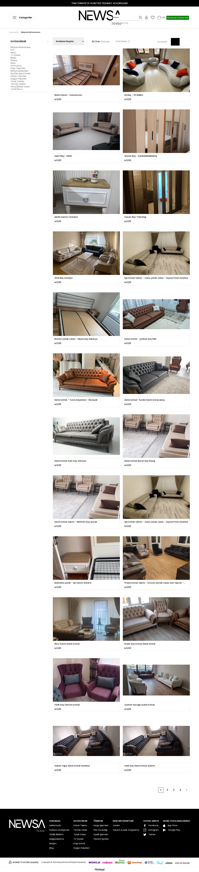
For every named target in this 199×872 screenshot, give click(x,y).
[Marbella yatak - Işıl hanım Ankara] (86, 558)
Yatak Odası (80, 834)
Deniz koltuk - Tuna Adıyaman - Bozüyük (75, 399)
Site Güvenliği (100, 829)
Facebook (153, 825)
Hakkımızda (55, 825)
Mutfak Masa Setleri (21, 73)
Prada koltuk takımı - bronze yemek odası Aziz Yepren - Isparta (154, 582)
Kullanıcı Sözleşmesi (59, 829)
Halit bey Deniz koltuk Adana (139, 765)
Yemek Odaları (18, 84)
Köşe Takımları (18, 68)
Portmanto (16, 65)
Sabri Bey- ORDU (63, 156)
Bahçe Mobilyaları (19, 70)
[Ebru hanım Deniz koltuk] (86, 619)
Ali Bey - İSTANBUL (133, 95)
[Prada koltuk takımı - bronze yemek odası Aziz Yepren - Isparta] (156, 558)
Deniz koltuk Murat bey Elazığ (139, 460)
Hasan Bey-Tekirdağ (135, 217)
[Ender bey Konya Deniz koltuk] (156, 619)
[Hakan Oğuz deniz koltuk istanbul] (86, 741)
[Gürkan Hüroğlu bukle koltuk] (156, 680)
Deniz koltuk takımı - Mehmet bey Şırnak (75, 521)
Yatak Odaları (17, 81)
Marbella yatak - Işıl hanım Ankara (72, 582)
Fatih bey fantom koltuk (67, 704)
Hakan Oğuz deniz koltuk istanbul (72, 765)
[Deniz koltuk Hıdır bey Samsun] (86, 436)
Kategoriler (18, 41)
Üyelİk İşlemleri (101, 834)
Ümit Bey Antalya (63, 278)
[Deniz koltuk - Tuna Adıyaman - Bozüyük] (86, 375)
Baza (13, 63)
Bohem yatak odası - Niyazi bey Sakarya (75, 338)
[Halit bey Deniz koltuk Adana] (156, 741)
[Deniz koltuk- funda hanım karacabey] (156, 375)
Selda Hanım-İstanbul (66, 217)
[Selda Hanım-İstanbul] (86, 192)
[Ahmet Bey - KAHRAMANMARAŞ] (156, 131)
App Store (172, 825)
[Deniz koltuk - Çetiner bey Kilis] (156, 314)
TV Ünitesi (78, 839)
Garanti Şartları (101, 839)
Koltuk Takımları (19, 76)
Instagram (153, 829)
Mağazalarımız (56, 839)
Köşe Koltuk (79, 843)
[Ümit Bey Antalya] (86, 253)
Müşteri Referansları (21, 47)
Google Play (174, 829)
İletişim (53, 843)
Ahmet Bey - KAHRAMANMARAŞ (140, 156)
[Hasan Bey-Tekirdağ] (156, 192)
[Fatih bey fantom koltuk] (86, 680)
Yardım (116, 825)
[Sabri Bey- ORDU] (86, 131)
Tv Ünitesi (15, 55)
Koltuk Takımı (80, 825)
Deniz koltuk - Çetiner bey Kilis (140, 338)
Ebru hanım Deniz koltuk (67, 643)
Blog (51, 848)
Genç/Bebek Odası (20, 86)
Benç (13, 52)
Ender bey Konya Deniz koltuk (139, 643)
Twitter (152, 834)
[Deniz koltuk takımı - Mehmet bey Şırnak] (86, 497)
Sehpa (14, 60)
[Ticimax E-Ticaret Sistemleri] (99, 869)
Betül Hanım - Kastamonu (68, 95)
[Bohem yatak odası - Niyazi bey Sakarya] (86, 314)
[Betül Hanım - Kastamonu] (86, 70)
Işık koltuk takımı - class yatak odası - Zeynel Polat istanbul (156, 278)
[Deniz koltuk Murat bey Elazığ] (156, 436)
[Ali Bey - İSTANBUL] (156, 70)
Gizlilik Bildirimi (56, 834)
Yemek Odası (80, 829)
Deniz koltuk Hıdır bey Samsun (70, 460)
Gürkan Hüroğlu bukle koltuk (139, 704)
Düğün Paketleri (19, 78)
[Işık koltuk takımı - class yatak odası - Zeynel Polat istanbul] (156, 253)
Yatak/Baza (16, 89)
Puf (12, 49)
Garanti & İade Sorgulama (126, 829)
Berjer (13, 57)
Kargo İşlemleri (101, 825)
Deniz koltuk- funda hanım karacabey (144, 399)
